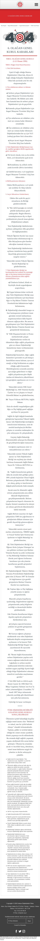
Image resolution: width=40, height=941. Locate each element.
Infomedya (23, 925)
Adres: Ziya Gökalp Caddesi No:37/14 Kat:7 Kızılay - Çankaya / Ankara (20, 906)
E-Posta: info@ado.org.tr (20, 913)
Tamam (2, 939)
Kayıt (29, 921)
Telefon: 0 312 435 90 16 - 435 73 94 (20, 908)
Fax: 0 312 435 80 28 (20, 910)
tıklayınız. (34, 938)
